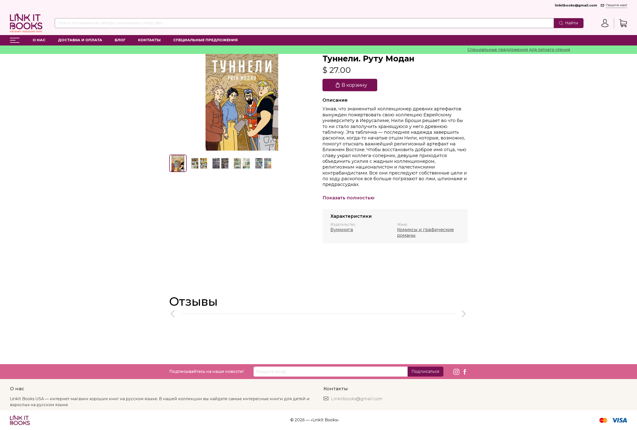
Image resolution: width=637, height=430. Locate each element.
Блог (120, 40)
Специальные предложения (205, 40)
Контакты (149, 40)
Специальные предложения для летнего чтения (508, 49)
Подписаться (425, 371)
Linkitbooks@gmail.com (356, 398)
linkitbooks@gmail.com (576, 5)
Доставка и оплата (80, 40)
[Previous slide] (177, 102)
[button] (173, 313)
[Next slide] (307, 102)
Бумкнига (341, 229)
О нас (39, 40)
